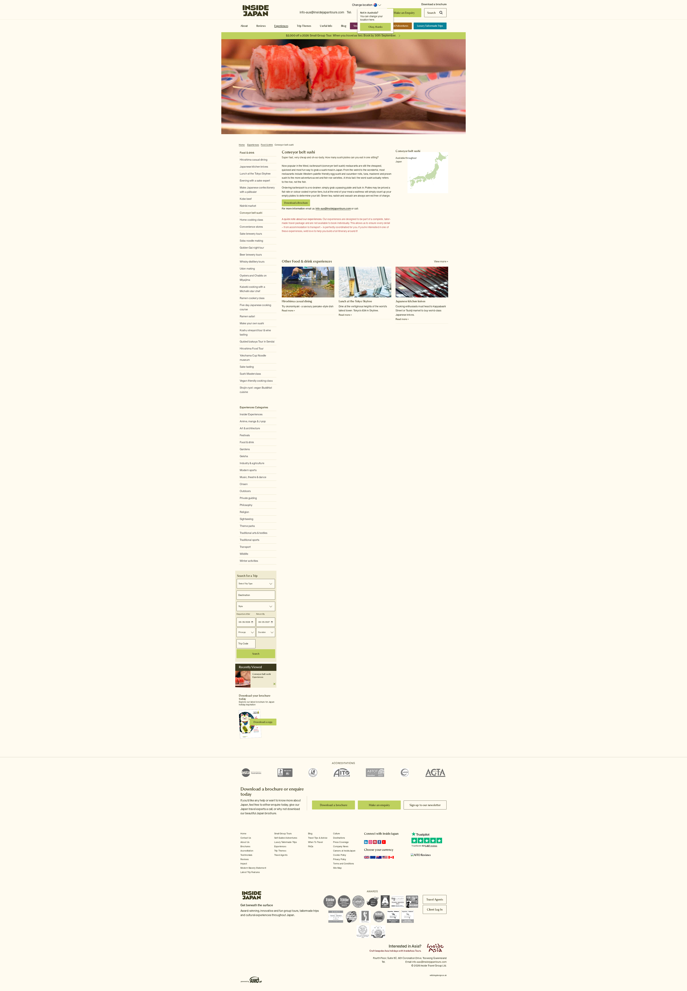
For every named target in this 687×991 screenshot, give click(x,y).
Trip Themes (304, 26)
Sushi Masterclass (250, 373)
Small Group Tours (283, 833)
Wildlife (244, 554)
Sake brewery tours (251, 233)
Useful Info (326, 26)
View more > (441, 261)
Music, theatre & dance (253, 477)
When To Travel (315, 842)
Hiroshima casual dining (253, 159)
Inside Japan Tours (255, 9)
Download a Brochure (296, 203)
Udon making (247, 268)
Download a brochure (434, 4)
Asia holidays (391, 951)
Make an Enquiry (404, 13)
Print (446, 145)
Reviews (261, 26)
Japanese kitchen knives (254, 166)
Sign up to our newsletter (425, 805)
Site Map (337, 868)
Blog (343, 26)
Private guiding (248, 498)
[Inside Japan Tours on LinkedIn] (366, 842)
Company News (340, 846)
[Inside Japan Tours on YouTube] (384, 842)
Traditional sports (249, 540)
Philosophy (246, 505)
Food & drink (267, 145)
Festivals (245, 435)
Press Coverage (341, 842)
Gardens (245, 449)
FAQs (310, 846)
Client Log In (435, 909)
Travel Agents (281, 855)
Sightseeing (246, 519)
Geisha (244, 456)
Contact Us (245, 838)
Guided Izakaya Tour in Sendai (257, 341)
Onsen (244, 484)
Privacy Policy (339, 859)
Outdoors (245, 491)
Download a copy (263, 722)
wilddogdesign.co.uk (438, 975)
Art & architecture (250, 428)
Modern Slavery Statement (253, 868)
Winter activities (249, 560)
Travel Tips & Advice (317, 838)
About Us (244, 842)
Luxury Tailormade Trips (430, 26)
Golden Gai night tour (252, 247)
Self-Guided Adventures (395, 26)
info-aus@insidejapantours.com (322, 12)
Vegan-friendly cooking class (256, 380)
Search (431, 13)
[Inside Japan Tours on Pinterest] (375, 842)
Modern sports (248, 470)
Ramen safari (247, 316)
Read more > (288, 310)
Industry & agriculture (252, 463)
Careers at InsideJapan (344, 851)
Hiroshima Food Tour (252, 348)
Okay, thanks (375, 27)
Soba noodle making (251, 240)
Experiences (281, 26)
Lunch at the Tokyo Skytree (255, 173)
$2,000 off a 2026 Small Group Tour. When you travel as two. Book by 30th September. (341, 35)
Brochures (245, 846)
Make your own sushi (252, 323)
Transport (245, 547)
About (244, 26)
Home (242, 145)
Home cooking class (251, 219)
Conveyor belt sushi (284, 145)
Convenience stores (251, 226)
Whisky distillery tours (252, 261)
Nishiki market (248, 205)
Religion (244, 512)
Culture (336, 833)
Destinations (339, 838)
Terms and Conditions (343, 863)
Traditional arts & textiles (253, 533)
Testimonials (246, 855)
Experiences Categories (254, 407)
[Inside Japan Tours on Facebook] (379, 842)
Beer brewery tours (251, 254)
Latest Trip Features (250, 872)
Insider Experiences (251, 414)
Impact (243, 863)
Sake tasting (247, 366)
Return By (260, 614)
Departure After (243, 614)
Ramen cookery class (252, 298)
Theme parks (247, 526)
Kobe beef (246, 198)
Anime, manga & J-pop (253, 421)
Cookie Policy (339, 855)
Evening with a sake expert (255, 180)
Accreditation (246, 851)
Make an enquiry (379, 805)
